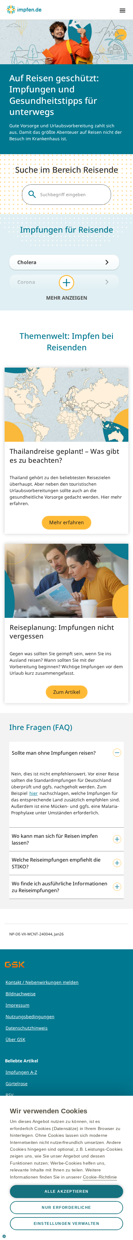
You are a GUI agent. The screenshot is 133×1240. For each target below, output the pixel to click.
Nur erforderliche (66, 1207)
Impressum (17, 1005)
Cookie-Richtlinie (100, 1177)
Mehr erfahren (66, 522)
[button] (66, 753)
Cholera (26, 262)
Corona (26, 282)
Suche (32, 194)
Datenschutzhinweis (27, 1028)
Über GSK (15, 1039)
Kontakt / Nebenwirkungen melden (42, 982)
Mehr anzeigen (66, 297)
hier (33, 793)
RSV (9, 1095)
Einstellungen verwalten (67, 1223)
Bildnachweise (21, 994)
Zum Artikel (66, 692)
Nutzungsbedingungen (30, 1016)
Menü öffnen (122, 10)
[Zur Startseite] (24, 9)
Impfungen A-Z (21, 1072)
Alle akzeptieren (67, 1191)
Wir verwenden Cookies (48, 1111)
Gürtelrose (17, 1083)
